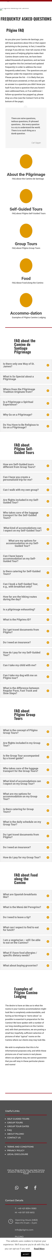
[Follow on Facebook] (35, 1188)
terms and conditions (20, 1146)
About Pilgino (15, 1134)
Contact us (14, 1137)
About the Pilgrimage (26, 174)
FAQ (9, 1130)
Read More (39, 1248)
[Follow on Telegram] (26, 1188)
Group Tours (26, 243)
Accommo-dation (26, 313)
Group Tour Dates (18, 1126)
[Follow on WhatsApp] (17, 1188)
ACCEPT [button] (26, 1254)
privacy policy (15, 1150)
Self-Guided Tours (26, 209)
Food (26, 278)
